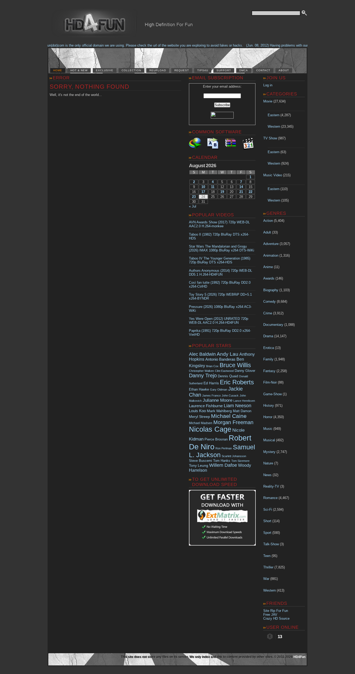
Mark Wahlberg (219, 411)
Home (57, 70)
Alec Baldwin (202, 354)
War (266, 579)
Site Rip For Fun (275, 611)
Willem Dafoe (223, 465)
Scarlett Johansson (234, 456)
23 (194, 197)
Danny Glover (245, 371)
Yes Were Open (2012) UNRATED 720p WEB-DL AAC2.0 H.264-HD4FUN (218, 321)
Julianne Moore (217, 400)
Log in (267, 85)
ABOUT (284, 70)
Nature (268, 463)
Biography (270, 290)
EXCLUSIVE (104, 70)
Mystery (269, 452)
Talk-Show (271, 544)
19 (222, 192)
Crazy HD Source (276, 618)
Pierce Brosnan (216, 439)
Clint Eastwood (224, 370)
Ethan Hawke (199, 389)
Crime (267, 313)
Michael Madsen (200, 423)
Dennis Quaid (228, 376)
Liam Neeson (237, 405)
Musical (269, 440)
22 (250, 192)
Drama (268, 336)
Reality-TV (271, 486)
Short (267, 521)
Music (267, 429)
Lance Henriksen (244, 400)
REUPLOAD (157, 70)
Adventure (271, 244)
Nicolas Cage (210, 429)
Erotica (268, 348)
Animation (270, 255)
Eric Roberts (237, 382)
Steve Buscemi (200, 461)
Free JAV (270, 615)
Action (268, 221)
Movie (267, 101)
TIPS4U (202, 70)
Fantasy (269, 371)
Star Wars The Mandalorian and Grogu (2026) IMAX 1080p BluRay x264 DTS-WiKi (221, 248)
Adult (267, 232)
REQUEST (181, 70)
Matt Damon (242, 411)
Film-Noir (270, 382)
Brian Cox (212, 366)
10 (203, 187)
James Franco (211, 395)
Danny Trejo (203, 375)
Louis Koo (197, 411)
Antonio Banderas (220, 359)
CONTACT (263, 70)
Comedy (269, 301)
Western (274, 126)
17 (203, 192)
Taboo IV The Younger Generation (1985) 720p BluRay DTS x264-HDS (219, 260)
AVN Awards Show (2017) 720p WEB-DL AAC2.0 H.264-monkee (219, 224)
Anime (268, 267)
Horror (267, 417)
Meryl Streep (199, 417)
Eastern (273, 115)
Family (268, 359)
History (268, 405)
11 (212, 187)
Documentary (273, 325)
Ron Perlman (223, 448)
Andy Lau (227, 354)
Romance (270, 498)
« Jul (192, 206)
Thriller (268, 567)
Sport (267, 533)
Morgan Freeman (233, 422)
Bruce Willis (235, 365)
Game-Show (272, 394)
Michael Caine (229, 416)
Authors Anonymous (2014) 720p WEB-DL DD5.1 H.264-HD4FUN (220, 272)
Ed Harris (211, 383)
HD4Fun (299, 656)
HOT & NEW (79, 70)
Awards (268, 278)
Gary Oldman (218, 389)
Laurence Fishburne (206, 406)
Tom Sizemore (240, 460)
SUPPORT (223, 70)
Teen (267, 556)
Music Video (272, 175)
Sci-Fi (267, 509)
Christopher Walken (201, 370)
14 (241, 187)
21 (241, 192)
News (267, 475)
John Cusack (230, 395)
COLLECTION (131, 70)
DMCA (243, 70)
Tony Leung (198, 465)
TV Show (270, 138)
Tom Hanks (221, 461)
